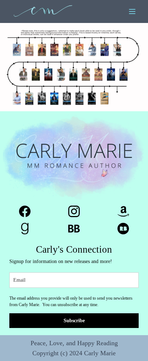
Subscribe (74, 320)
